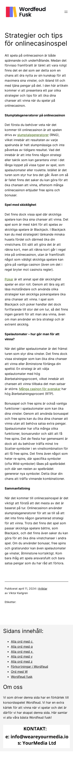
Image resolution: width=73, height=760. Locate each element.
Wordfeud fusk (22, 677)
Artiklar (42, 588)
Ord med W (19, 672)
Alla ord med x (22, 652)
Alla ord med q (22, 646)
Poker (9, 279)
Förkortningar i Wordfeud (29, 666)
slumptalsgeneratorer (33, 135)
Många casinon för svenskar (40, 389)
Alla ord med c (22, 641)
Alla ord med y (22, 656)
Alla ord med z (22, 661)
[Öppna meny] (66, 12)
